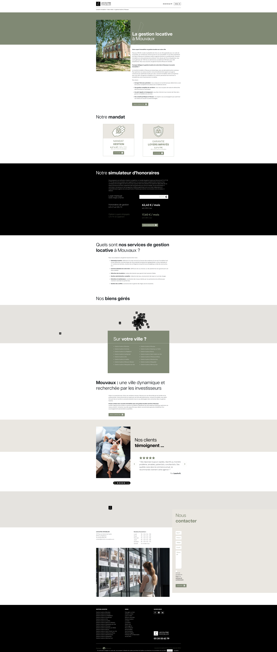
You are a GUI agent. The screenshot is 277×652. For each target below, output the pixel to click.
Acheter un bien (129, 614)
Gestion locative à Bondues (122, 346)
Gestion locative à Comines (122, 349)
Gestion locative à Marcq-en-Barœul (124, 362)
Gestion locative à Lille (121, 356)
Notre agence (128, 626)
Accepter (170, 650)
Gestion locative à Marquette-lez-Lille (125, 364)
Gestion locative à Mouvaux (148, 346)
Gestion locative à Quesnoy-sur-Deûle (151, 349)
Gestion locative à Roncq (147, 351)
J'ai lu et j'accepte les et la (179, 576)
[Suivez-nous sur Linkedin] (163, 612)
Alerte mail (128, 624)
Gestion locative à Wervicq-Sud (149, 364)
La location (128, 622)
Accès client (128, 636)
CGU (177, 576)
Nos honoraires (129, 631)
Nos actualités (128, 629)
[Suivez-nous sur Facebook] (156, 612)
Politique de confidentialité (132, 634)
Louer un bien (128, 615)
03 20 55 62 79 (167, 4)
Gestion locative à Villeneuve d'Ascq (150, 356)
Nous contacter (129, 627)
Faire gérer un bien (130, 612)
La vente (127, 620)
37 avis (128, 483)
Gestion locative (129, 619)
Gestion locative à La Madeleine (123, 351)
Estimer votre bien (130, 617)
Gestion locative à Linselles (122, 359)
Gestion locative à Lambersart (123, 354)
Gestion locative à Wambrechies (149, 359)
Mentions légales (129, 633)
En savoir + (176, 650)
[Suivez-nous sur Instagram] (159, 612)
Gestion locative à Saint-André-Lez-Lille (151, 354)
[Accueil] (103, 4)
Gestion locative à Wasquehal (148, 362)
